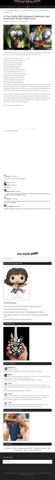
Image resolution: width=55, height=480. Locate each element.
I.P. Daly (10, 383)
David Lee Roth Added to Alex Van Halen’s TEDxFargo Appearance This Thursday (23, 312)
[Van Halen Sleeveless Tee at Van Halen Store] (16, 440)
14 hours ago (27, 390)
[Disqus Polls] (27, 154)
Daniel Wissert (11, 367)
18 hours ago (38, 399)
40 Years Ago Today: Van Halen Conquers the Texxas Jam (17, 319)
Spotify (18, 105)
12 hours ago (38, 380)
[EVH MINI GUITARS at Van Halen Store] (16, 360)
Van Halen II (15, 448)
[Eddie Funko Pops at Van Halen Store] (16, 299)
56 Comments (24, 21)
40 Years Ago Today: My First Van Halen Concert (15, 309)
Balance (26, 450)
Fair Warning (36, 448)
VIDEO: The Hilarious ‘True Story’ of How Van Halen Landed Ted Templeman (22, 306)
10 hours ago (38, 371)
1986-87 (11, 130)
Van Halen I (7, 448)
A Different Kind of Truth (35, 450)
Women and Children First (25, 448)
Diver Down (43, 448)
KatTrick (10, 374)
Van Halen (15, 130)
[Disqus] (27, 192)
